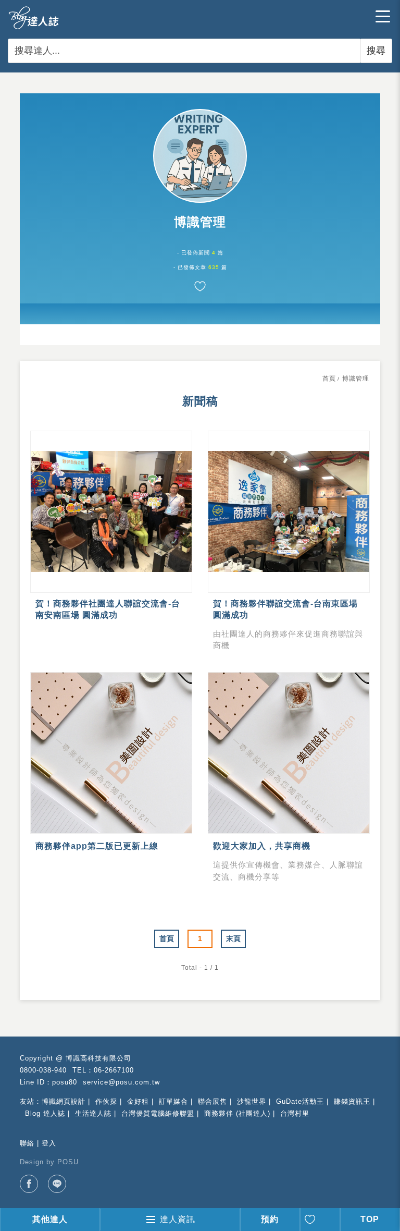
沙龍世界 (251, 1101)
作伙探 (106, 1101)
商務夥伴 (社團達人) (237, 1113)
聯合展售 (212, 1101)
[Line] (57, 1184)
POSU (68, 1162)
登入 (49, 1143)
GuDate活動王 (300, 1101)
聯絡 (27, 1143)
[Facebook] (29, 1184)
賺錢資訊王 (352, 1101)
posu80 (64, 1082)
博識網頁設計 (63, 1101)
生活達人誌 (93, 1113)
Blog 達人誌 (45, 1113)
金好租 (138, 1101)
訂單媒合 (173, 1101)
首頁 (329, 378)
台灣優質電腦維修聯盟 (157, 1113)
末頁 (233, 938)
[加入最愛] (200, 286)
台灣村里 (294, 1113)
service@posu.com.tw (121, 1082)
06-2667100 (114, 1070)
